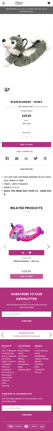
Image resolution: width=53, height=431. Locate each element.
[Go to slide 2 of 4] (48, 247)
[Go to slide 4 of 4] (4, 247)
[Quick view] (23, 253)
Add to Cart (26, 276)
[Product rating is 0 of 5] (12, 106)
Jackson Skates (41, 358)
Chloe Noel (39, 369)
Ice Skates (22, 356)
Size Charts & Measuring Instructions (8, 375)
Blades (21, 358)
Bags (20, 367)
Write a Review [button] (40, 106)
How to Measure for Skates (9, 357)
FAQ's (4, 383)
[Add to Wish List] (30, 253)
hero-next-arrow (50, 334)
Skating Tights (24, 369)
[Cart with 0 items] (49, 3)
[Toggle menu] (3, 3)
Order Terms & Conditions (8, 362)
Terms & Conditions (6, 368)
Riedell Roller (40, 356)
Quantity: (26, 132)
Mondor (38, 361)
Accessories (23, 364)
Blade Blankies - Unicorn (26, 261)
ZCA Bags (39, 364)
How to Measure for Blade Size (9, 352)
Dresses (21, 361)
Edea (37, 367)
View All (38, 372)
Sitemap (5, 385)
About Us (6, 380)
